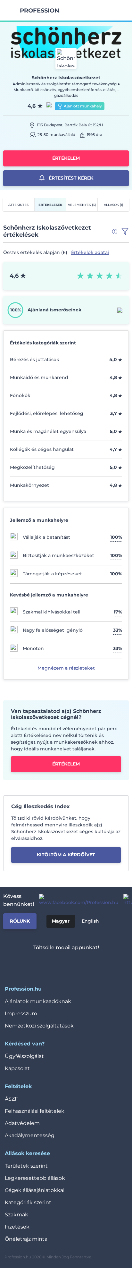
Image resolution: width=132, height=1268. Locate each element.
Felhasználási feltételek (34, 1111)
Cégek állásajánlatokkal (34, 1190)
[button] (125, 231)
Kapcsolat (17, 1068)
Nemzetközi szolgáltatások (39, 1026)
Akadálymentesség (29, 1135)
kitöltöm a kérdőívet (66, 855)
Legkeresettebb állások (35, 1178)
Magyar (61, 921)
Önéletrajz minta (26, 1239)
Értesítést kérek (70, 178)
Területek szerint (26, 1166)
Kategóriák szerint (28, 1202)
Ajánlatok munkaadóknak (38, 1001)
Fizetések (17, 1227)
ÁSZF (11, 1099)
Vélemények (82, 205)
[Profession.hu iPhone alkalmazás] (39, 964)
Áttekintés (18, 205)
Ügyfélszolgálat (24, 1056)
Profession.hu (40, 10)
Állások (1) (113, 205)
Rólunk (20, 921)
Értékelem (66, 158)
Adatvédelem (22, 1123)
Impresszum (21, 1013)
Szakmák (16, 1215)
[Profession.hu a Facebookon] (76, 900)
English (90, 921)
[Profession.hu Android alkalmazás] (85, 964)
